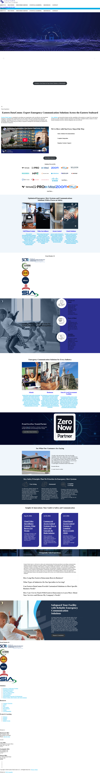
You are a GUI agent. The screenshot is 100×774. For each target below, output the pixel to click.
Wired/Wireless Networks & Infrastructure (12, 696)
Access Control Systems (8, 692)
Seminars (5, 718)
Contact (55, 5)
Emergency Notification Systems (71, 231)
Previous (3, 58)
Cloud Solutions (57, 231)
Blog (4, 706)
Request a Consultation (58, 635)
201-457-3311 (7, 7)
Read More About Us (50, 158)
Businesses (50, 392)
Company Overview (7, 703)
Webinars (5, 717)
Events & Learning (36, 5)
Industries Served (22, 5)
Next (94, 58)
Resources (47, 5)
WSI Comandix (9, 772)
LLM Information (7, 711)
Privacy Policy (34, 769)
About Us (3, 5)
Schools (31, 392)
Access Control (43, 231)
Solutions (11, 5)
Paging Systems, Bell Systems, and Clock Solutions (15, 697)
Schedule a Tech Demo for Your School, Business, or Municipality (50, 83)
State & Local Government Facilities (69, 393)
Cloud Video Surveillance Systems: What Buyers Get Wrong (29, 526)
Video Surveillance (28, 231)
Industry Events (6, 721)
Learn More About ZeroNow (30, 431)
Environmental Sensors (8, 689)
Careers (4, 704)
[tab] (50, 560)
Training (5, 719)
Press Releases (6, 708)
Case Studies (6, 707)
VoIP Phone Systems (8, 691)
